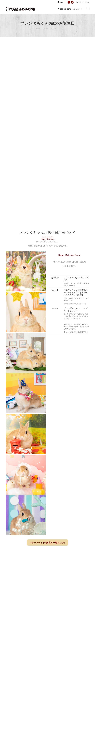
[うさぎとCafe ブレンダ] (26, 271)
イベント (45, 28)
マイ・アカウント (83, 2)
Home (38, 28)
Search (62, 2)
